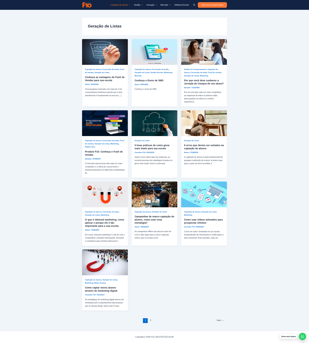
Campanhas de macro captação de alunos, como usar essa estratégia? (154, 219)
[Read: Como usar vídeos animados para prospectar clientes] (204, 194)
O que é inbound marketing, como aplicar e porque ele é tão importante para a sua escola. (104, 222)
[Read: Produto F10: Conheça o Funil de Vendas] (105, 123)
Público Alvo (90, 147)
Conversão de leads (110, 69)
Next (220, 320)
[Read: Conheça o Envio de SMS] (154, 52)
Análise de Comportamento (195, 69)
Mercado (164, 5)
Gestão (137, 5)
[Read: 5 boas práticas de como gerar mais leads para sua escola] (154, 123)
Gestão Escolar (157, 72)
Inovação (150, 5)
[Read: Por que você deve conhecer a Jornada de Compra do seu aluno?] (204, 52)
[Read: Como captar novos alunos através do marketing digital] (105, 262)
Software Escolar (181, 5)
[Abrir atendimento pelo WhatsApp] (302, 336)
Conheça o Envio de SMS (149, 80)
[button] (129, 5)
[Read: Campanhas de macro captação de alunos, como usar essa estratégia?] (154, 194)
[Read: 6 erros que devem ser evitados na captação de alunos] (204, 123)
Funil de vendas (214, 72)
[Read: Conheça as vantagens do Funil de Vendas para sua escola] (105, 52)
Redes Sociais (100, 283)
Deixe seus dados (288, 336)
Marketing (168, 72)
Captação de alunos (119, 5)
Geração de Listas (102, 72)
